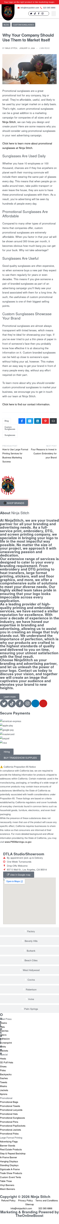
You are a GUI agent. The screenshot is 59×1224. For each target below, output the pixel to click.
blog (7, 420)
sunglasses (10, 435)
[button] (53, 13)
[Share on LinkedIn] (37, 421)
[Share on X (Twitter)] (29, 421)
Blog (6, 24)
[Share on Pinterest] (45, 421)
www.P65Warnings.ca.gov (18, 841)
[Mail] (53, 421)
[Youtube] (43, 703)
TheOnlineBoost (29, 1215)
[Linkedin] (46, 13)
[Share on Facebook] (21, 421)
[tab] (29, 931)
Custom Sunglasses (23, 24)
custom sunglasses (10, 427)
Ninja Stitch (11, 48)
